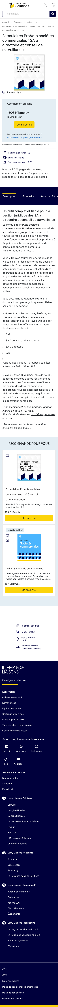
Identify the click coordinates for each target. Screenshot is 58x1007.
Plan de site (8, 789)
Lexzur (11, 827)
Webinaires (13, 946)
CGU (4, 969)
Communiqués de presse (14, 730)
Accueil (5, 22)
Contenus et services (13, 714)
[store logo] (19, 5)
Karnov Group (9, 703)
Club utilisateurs (16, 908)
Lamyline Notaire (16, 810)
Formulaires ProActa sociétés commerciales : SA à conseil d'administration (23, 494)
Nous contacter (10, 778)
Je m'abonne (24, 124)
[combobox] (29, 14)
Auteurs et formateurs (19, 891)
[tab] (9, 197)
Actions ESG (14, 902)
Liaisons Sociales (16, 816)
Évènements (14, 913)
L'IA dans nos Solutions (19, 838)
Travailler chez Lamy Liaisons (17, 725)
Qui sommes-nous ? (12, 697)
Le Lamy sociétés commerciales (24, 568)
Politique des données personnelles (20, 986)
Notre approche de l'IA (13, 719)
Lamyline (12, 804)
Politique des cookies (13, 992)
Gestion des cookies (12, 998)
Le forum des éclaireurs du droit (24, 935)
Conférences (14, 864)
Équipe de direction (12, 708)
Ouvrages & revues (17, 843)
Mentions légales (10, 981)
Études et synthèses (18, 940)
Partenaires (13, 897)
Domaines (18, 22)
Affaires (30, 22)
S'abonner (7, 783)
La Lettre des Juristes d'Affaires (24, 821)
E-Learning (13, 870)
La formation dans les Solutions (23, 876)
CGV (4, 975)
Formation (12, 859)
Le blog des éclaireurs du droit (23, 929)
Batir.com (12, 832)
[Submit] (52, 20)
